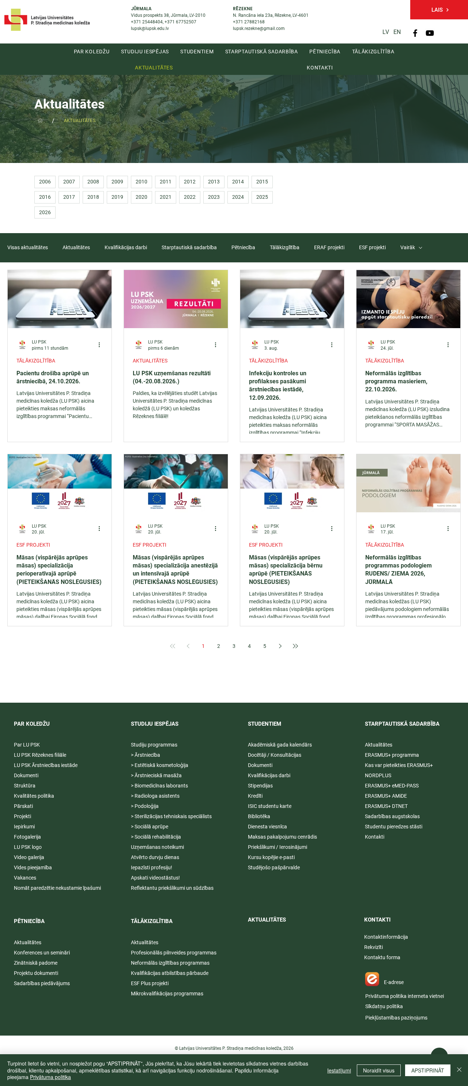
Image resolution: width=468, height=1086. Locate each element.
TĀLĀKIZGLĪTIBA (152, 921)
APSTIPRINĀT (427, 1070)
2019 (117, 197)
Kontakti (374, 837)
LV (385, 32)
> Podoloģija (145, 806)
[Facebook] (415, 33)
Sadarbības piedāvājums (42, 983)
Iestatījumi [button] (339, 1070)
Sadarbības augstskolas (392, 816)
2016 (45, 197)
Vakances (25, 878)
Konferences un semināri (42, 953)
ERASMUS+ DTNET (386, 806)
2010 (141, 182)
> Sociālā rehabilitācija (156, 837)
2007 (69, 182)
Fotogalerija (27, 837)
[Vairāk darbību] (101, 344)
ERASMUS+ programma (392, 755)
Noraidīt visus (379, 1070)
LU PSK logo (28, 847)
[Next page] (280, 646)
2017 (69, 197)
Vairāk (407, 247)
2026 (45, 212)
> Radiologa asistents (155, 796)
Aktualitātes (76, 247)
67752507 (186, 21)
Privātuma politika (50, 1077)
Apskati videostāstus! (155, 878)
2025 (262, 197)
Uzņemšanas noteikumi (157, 847)
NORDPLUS (378, 775)
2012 (190, 182)
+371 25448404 (147, 21)
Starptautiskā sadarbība (189, 247)
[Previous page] (188, 646)
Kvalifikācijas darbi (126, 247)
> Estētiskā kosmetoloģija (159, 765)
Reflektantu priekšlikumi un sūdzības (172, 888)
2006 (45, 182)
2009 (117, 182)
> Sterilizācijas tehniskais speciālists (171, 816)
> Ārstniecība (145, 755)
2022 (190, 197)
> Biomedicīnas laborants (159, 786)
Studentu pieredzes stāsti (393, 826)
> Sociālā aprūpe (149, 826)
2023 (214, 197)
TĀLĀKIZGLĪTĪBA (35, 361)
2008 (93, 182)
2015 (262, 182)
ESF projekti (372, 247)
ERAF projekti (329, 247)
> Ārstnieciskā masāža (156, 775)
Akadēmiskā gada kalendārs (280, 745)
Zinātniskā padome (35, 963)
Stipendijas (260, 786)
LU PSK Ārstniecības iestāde (46, 765)
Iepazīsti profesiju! (151, 867)
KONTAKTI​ (377, 919)
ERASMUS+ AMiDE (386, 796)
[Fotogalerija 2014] (40, 120)
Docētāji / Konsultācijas (274, 755)
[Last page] (295, 646)
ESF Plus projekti (150, 983)
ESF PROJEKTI (33, 545)
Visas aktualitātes (27, 247)
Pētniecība (243, 247)
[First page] (172, 646)
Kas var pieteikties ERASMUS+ (399, 765)
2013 (214, 182)
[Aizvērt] (459, 1070)
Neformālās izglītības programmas (170, 963)
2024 (238, 197)
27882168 (254, 21)
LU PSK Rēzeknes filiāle (40, 755)
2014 (238, 182)
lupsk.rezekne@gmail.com (259, 28)
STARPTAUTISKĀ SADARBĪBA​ (402, 724)
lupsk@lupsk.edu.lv (150, 28)
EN (397, 32)
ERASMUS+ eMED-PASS (392, 786)
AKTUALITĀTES (150, 361)
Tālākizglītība (284, 247)
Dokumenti (260, 765)
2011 (165, 182)
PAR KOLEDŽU (32, 724)
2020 (141, 197)
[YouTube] (430, 33)
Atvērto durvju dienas (155, 857)
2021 (165, 197)
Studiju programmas (154, 745)
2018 (93, 197)
